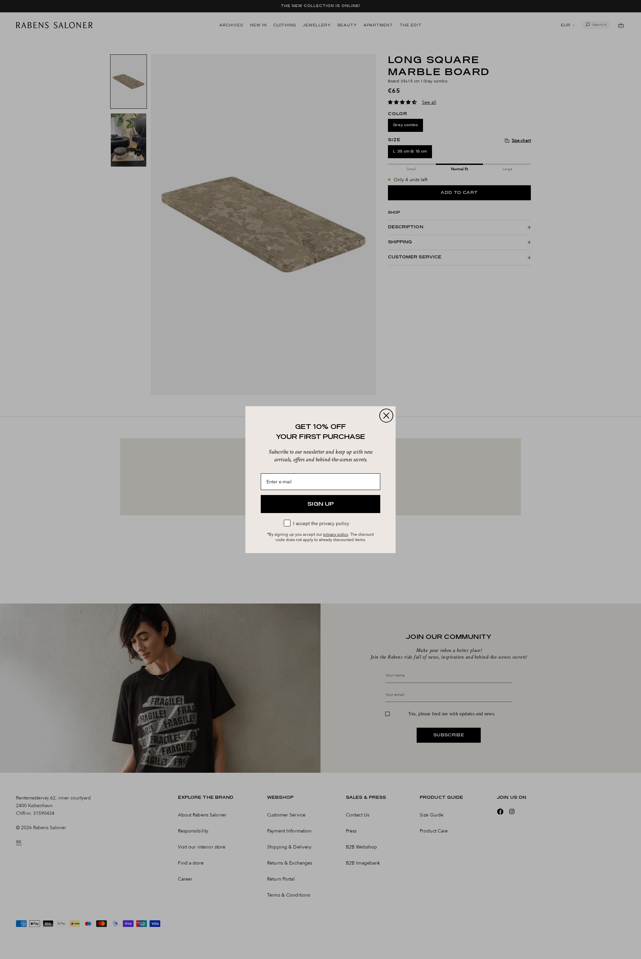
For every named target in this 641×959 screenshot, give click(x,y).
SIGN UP (320, 504)
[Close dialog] (386, 415)
